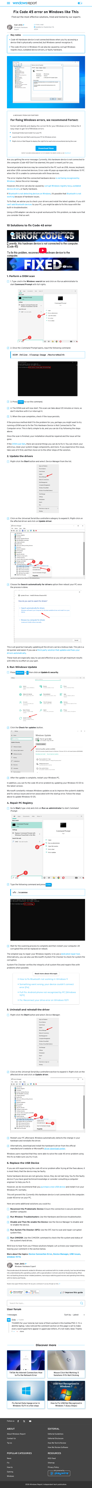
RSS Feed (52, 1458)
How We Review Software (58, 1447)
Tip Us (9, 1443)
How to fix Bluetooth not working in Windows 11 (44, 979)
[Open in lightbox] (47, 316)
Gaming (10, 1472)
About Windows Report (16, 1434)
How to (10, 1467)
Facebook (18, 1421)
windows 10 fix (14, 1257)
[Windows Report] (25, 3)
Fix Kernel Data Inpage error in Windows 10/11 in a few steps (26, 1404)
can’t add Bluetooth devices (19, 204)
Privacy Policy (53, 1467)
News (9, 1458)
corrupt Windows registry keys (58, 186)
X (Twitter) (24, 1421)
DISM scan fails (18, 444)
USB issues (75, 1254)
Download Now (46, 148)
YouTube (30, 1421)
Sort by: (67, 1315)
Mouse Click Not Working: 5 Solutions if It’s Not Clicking (66, 1374)
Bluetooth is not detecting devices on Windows (30, 194)
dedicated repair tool (70, 954)
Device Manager (60, 1254)
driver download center (54, 1148)
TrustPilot (68, 153)
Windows (10, 1476)
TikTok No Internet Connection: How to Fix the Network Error (25, 1374)
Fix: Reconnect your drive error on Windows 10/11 (44, 1000)
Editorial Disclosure (55, 1438)
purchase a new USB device (53, 1187)
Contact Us (11, 1438)
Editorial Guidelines (55, 1434)
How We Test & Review (57, 1443)
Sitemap (51, 1463)
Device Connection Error (40, 1254)
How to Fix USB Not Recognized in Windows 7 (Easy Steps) (66, 1404)
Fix (8, 1463)
